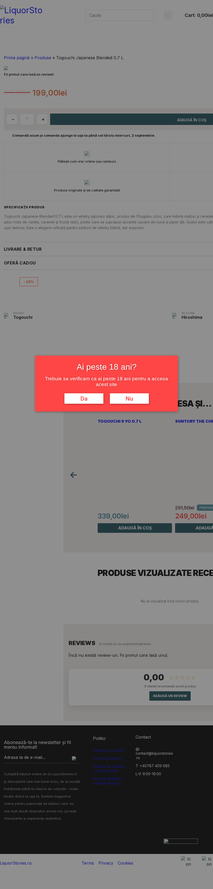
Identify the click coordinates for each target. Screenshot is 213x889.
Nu (129, 398)
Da (84, 398)
